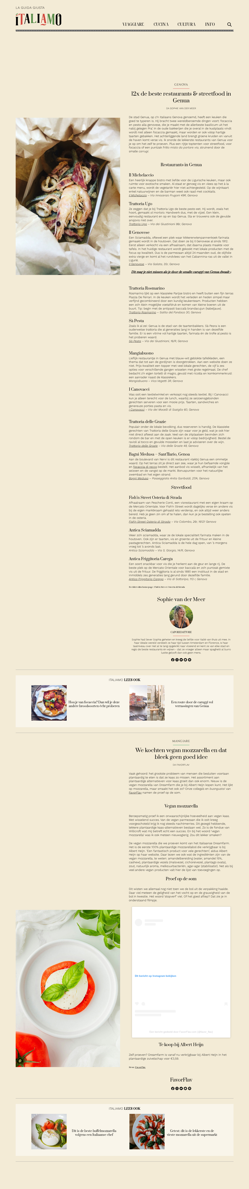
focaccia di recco (145, 467)
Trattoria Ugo (138, 224)
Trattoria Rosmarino (142, 312)
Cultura (186, 24)
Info (210, 24)
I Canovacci (137, 409)
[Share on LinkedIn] (189, 660)
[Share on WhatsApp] (173, 660)
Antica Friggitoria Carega (146, 579)
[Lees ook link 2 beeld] (147, 719)
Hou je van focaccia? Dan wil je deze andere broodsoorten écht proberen (94, 704)
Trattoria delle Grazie (143, 446)
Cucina (161, 24)
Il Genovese (136, 264)
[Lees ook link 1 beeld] (49, 719)
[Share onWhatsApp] (186, 660)
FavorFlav (135, 792)
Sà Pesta (135, 341)
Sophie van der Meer (183, 108)
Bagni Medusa (138, 478)
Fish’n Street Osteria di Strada (149, 521)
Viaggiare (133, 24)
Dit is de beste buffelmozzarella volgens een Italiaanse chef (94, 1133)
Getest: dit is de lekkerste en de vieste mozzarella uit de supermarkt (192, 1133)
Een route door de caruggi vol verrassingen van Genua (192, 704)
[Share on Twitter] (182, 660)
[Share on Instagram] (177, 660)
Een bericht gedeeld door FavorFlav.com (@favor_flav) (181, 1031)
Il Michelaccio (138, 195)
